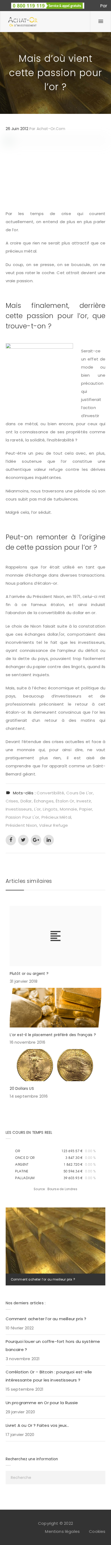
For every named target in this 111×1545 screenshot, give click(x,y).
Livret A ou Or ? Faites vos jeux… (37, 1425)
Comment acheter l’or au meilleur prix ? (43, 1279)
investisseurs (19, 809)
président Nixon (21, 825)
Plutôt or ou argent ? (29, 973)
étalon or (65, 801)
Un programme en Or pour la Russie (42, 1403)
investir (84, 801)
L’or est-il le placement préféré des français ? (53, 1034)
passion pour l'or (22, 817)
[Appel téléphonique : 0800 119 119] (47, 4)
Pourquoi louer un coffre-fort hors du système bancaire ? (53, 1345)
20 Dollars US (22, 1088)
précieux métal (56, 817)
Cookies (97, 1531)
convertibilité (50, 793)
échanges (44, 801)
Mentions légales (62, 1531)
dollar (26, 801)
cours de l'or (79, 793)
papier (85, 809)
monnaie (68, 809)
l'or (37, 809)
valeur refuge (53, 825)
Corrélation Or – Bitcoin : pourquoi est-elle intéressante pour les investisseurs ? (49, 1376)
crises (12, 801)
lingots (50, 809)
